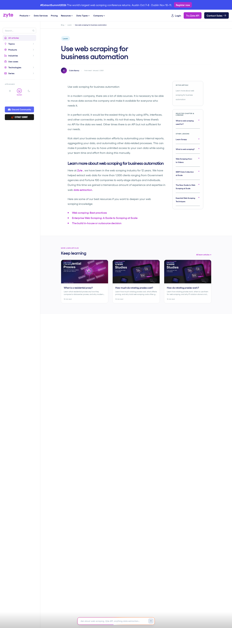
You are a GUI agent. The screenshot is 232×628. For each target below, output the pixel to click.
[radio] (10, 92)
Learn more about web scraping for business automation (185, 95)
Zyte (79, 170)
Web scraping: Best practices (89, 212)
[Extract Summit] (19, 117)
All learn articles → (203, 254)
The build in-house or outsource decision (97, 223)
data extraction (83, 189)
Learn (69, 25)
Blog (62, 25)
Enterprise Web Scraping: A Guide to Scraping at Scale (104, 217)
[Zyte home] (8, 15)
